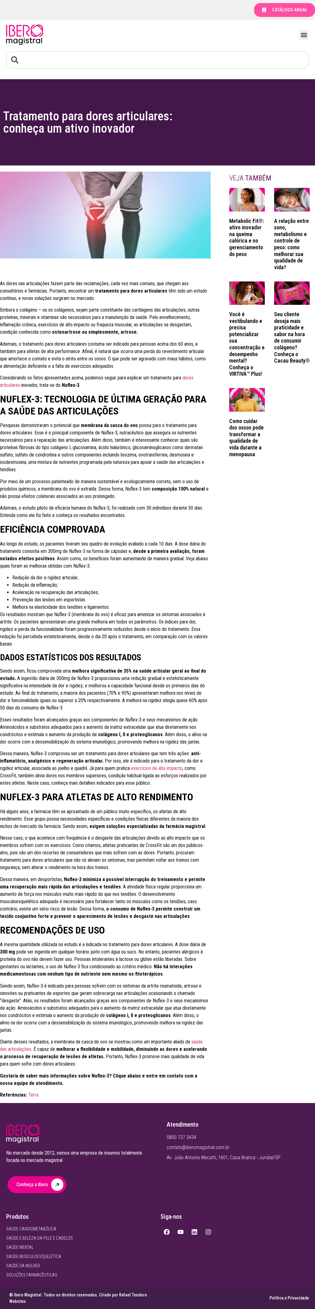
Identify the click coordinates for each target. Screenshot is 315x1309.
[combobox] (157, 59)
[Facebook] (167, 1232)
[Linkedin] (194, 1232)
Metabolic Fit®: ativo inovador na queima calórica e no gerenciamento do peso (246, 237)
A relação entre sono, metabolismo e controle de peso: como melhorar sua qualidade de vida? (291, 244)
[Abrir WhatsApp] (299, 1293)
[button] (304, 35)
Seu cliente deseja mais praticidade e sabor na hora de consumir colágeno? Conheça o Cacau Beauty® (292, 337)
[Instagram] (208, 1232)
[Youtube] (180, 1232)
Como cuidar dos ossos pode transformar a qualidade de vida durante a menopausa (246, 437)
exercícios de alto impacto (156, 768)
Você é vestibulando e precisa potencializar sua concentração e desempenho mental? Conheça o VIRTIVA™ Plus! (247, 344)
